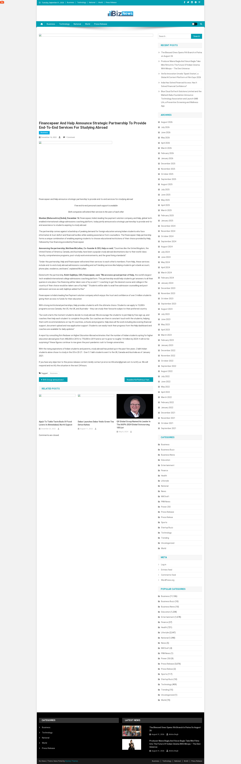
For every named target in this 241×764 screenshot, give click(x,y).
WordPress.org (167, 580)
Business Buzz (167, 450)
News (163, 491)
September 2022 (168, 366)
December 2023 (168, 288)
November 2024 (168, 231)
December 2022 (168, 350)
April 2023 (165, 330)
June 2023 (165, 319)
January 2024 (167, 283)
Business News (168, 455)
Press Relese (167, 517)
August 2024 (167, 247)
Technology (81, 2)
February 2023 (167, 340)
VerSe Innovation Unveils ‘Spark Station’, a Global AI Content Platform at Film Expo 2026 (181, 75)
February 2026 (167, 153)
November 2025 (168, 169)
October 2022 (167, 361)
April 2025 (165, 205)
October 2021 (167, 423)
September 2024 (168, 241)
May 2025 (165, 200)
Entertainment (167, 465)
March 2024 (166, 272)
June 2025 (165, 195)
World (100, 2)
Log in (163, 564)
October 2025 (167, 174)
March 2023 (166, 335)
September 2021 (168, 428)
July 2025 (165, 189)
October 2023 (167, 298)
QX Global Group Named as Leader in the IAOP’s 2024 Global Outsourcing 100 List (133, 424)
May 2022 (165, 387)
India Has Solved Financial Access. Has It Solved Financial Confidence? (179, 84)
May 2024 (165, 262)
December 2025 (168, 163)
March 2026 (166, 148)
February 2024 (167, 278)
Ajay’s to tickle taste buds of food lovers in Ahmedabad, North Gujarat (55, 423)
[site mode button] (194, 24)
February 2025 (167, 215)
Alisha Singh (173, 734)
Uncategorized (167, 543)
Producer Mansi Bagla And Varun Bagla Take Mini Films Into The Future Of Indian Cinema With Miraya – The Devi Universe (181, 65)
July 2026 (165, 127)
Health (164, 476)
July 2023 (165, 314)
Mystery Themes (71, 761)
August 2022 (167, 371)
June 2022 (165, 381)
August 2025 (167, 184)
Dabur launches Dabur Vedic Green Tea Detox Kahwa (96, 423)
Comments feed (168, 575)
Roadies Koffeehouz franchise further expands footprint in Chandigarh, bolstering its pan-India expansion (140, 380)
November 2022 (168, 356)
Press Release (111, 2)
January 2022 (167, 407)
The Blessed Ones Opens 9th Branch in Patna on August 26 (181, 54)
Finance (164, 470)
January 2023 (167, 345)
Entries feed (166, 570)
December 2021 (168, 413)
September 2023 (168, 304)
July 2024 (165, 252)
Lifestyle (165, 481)
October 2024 (167, 236)
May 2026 (165, 137)
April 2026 (165, 143)
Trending (165, 538)
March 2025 (166, 210)
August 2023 (167, 309)
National (92, 2)
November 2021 (168, 418)
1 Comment (70, 137)
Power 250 (166, 507)
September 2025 (168, 179)
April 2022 (165, 392)
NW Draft (165, 496)
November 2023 (168, 293)
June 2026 (165, 132)
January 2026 (167, 158)
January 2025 (167, 221)
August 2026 (167, 122)
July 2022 (165, 376)
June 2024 (165, 257)
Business (70, 2)
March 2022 (166, 397)
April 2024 (165, 267)
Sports (164, 522)
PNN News (165, 501)
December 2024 (168, 226)
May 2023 (165, 324)
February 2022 (167, 402)
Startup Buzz (167, 527)
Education (165, 460)
